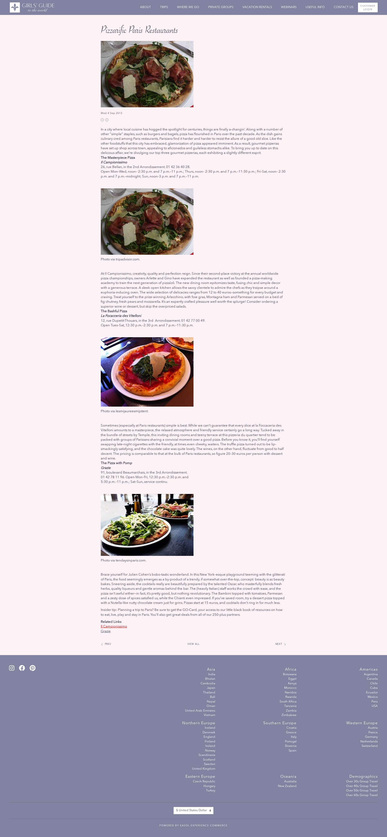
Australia (290, 781)
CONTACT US (343, 7)
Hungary (209, 786)
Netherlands (369, 741)
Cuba (374, 688)
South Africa (288, 701)
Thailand (209, 692)
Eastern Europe (200, 777)
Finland (210, 741)
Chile (374, 683)
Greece (291, 732)
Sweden (209, 764)
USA (375, 706)
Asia (211, 670)
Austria (373, 728)
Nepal (211, 701)
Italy (293, 737)
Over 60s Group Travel (362, 795)
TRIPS (164, 7)
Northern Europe (198, 723)
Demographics (363, 777)
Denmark (209, 732)
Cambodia (208, 683)
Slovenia (290, 746)
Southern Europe (279, 723)
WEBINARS (288, 7)
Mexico (373, 697)
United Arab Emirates (200, 710)
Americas (369, 670)
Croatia (291, 728)
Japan (211, 688)
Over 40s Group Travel (362, 786)
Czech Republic (204, 781)
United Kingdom (203, 768)
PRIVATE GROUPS (220, 7)
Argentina (371, 674)
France (373, 732)
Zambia (291, 710)
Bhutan (210, 678)
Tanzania (290, 706)
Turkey (210, 790)
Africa (290, 670)
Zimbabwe (289, 715)
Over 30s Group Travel (362, 781)
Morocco (290, 688)
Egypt (292, 678)
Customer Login (367, 8)
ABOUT (145, 7)
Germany (371, 737)
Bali (212, 697)
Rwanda (290, 697)
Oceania (288, 777)
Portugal (290, 741)
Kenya (292, 683)
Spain (292, 750)
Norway (210, 750)
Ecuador (372, 692)
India (211, 674)
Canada (372, 678)
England (209, 737)
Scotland (209, 759)
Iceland (210, 728)
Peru (374, 701)
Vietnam (209, 715)
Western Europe (362, 723)
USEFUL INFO (315, 7)
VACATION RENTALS (257, 7)
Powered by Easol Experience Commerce (193, 825)
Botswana (289, 674)
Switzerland (370, 746)
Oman (211, 706)
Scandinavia (207, 755)
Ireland (210, 746)
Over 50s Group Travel (362, 790)
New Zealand (287, 786)
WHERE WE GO (188, 7)
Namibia (290, 692)
